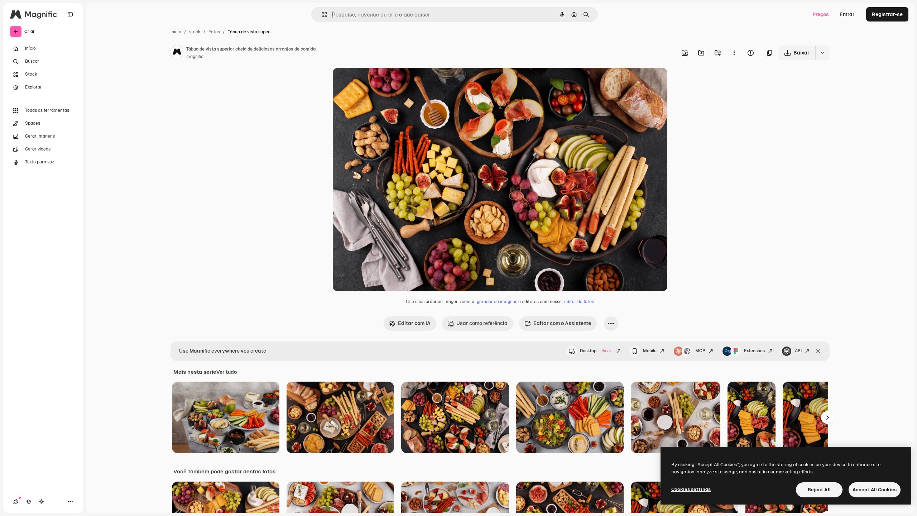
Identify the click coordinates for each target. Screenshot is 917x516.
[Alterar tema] (41, 501)
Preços (820, 14)
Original (378, 81)
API (798, 351)
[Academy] (28, 501)
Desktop (595, 351)
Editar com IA (414, 323)
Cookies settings (691, 489)
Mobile (650, 351)
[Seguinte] (827, 417)
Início (176, 32)
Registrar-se (887, 14)
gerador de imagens (497, 302)
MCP (700, 351)
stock (195, 32)
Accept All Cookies (875, 490)
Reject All (819, 490)
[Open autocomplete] (321, 14)
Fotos (214, 32)
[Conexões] (15, 501)
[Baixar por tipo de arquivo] (822, 53)
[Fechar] (818, 351)
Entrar (847, 14)
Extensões (754, 351)
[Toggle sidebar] (70, 14)
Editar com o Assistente (562, 323)
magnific (194, 56)
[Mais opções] (734, 53)
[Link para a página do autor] (177, 53)
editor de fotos (579, 302)
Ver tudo (226, 372)
